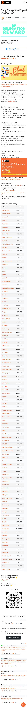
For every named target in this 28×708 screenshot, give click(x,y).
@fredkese (5, 522)
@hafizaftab (5, 474)
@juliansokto (5, 562)
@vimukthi (5, 224)
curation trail (11, 101)
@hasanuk (5, 217)
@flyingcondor (6, 495)
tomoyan (8, 17)
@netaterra (5, 349)
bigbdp (4, 684)
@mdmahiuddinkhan (8, 288)
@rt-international (7, 464)
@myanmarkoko (6, 437)
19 (17, 623)
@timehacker (5, 383)
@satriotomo (5, 305)
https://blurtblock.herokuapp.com (10, 179)
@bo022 (4, 322)
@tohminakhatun (7, 369)
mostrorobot (5, 645)
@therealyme (6, 346)
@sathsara (5, 352)
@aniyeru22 (5, 366)
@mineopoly (5, 505)
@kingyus (4, 512)
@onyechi (4, 278)
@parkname (5, 485)
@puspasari (5, 525)
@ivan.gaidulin (6, 319)
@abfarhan (5, 468)
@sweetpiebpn (6, 539)
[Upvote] (2, 623)
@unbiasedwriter (7, 559)
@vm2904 (4, 295)
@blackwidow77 (6, 556)
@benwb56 (5, 552)
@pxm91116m (6, 230)
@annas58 (5, 234)
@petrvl (4, 274)
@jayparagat (5, 427)
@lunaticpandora (7, 251)
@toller (4, 271)
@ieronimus (5, 515)
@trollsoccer (5, 508)
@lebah (4, 430)
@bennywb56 (6, 569)
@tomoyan (19, 185)
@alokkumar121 (6, 363)
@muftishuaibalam (7, 447)
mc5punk (5, 696)
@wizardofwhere (7, 237)
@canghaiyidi (5, 373)
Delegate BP (4, 580)
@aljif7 (4, 518)
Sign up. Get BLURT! (13, 637)
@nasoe (4, 396)
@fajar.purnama (6, 213)
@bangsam (5, 457)
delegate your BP (7, 58)
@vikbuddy (5, 424)
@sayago (4, 241)
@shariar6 (5, 302)
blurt (23, 616)
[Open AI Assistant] (23, 704)
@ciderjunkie (5, 529)
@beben (4, 535)
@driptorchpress (7, 332)
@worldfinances (6, 359)
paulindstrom (6, 671)
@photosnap (5, 329)
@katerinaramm (6, 281)
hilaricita (5, 658)
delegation (12, 616)
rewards (19, 616)
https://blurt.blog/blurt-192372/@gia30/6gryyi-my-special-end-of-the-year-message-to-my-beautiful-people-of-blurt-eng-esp (13, 649)
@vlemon (4, 285)
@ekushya (5, 335)
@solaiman (5, 339)
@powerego (5, 454)
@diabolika (5, 264)
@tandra (4, 254)
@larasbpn (5, 542)
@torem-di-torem (7, 417)
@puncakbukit (6, 393)
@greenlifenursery (7, 451)
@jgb (3, 566)
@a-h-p (4, 549)
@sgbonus (5, 291)
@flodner (4, 501)
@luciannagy (5, 210)
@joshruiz (5, 386)
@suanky (4, 532)
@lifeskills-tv (5, 444)
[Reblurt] (21, 619)
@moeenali (5, 491)
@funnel (4, 247)
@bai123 (4, 471)
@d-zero (4, 220)
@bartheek (5, 434)
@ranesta (4, 461)
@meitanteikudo (6, 413)
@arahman (5, 488)
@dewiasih (5, 545)
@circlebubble (6, 308)
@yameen (5, 325)
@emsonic (5, 400)
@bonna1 (4, 258)
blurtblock (6, 616)
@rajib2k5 (4, 380)
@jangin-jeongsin (7, 410)
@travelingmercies (7, 244)
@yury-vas (5, 315)
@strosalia (5, 356)
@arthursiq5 (5, 441)
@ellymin (4, 312)
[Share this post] (24, 619)
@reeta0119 (5, 390)
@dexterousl (5, 481)
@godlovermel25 (7, 478)
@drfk (3, 420)
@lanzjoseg (5, 227)
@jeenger (4, 376)
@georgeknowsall (7, 261)
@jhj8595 (4, 407)
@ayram (4, 342)
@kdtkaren (5, 298)
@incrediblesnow (7, 498)
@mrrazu (4, 268)
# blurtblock (17, 17)
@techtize (4, 403)
